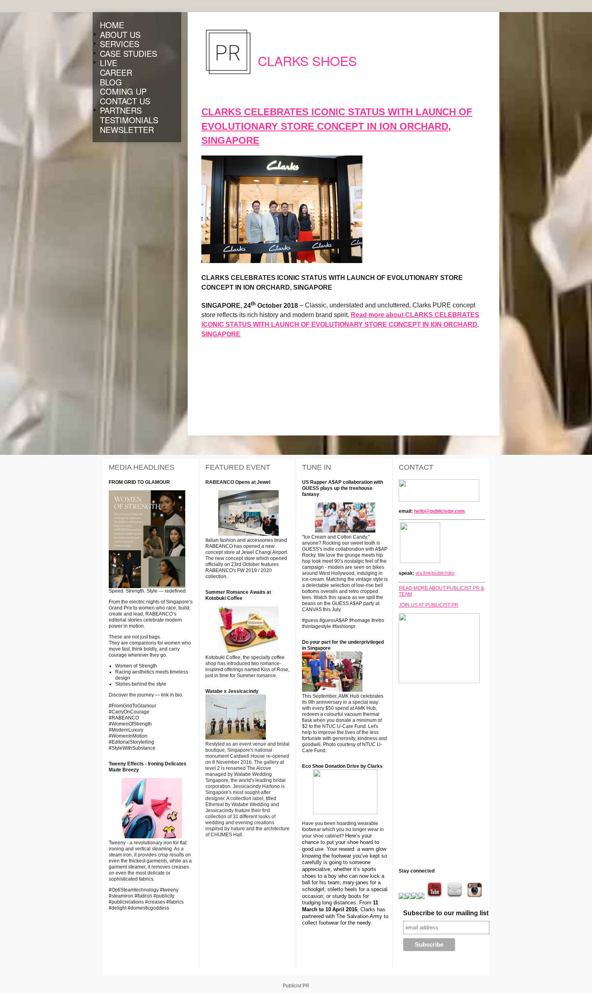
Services (119, 44)
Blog (111, 82)
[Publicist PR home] (228, 53)
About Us (120, 34)
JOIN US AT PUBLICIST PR (428, 605)
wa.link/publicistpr (435, 573)
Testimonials (129, 120)
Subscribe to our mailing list (446, 913)
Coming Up (123, 91)
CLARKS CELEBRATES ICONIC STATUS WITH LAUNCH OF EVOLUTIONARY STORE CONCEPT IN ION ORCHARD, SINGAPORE (336, 126)
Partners (121, 110)
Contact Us (125, 101)
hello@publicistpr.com (439, 511)
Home (112, 25)
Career (116, 72)
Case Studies (128, 53)
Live (108, 63)
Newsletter (127, 130)
